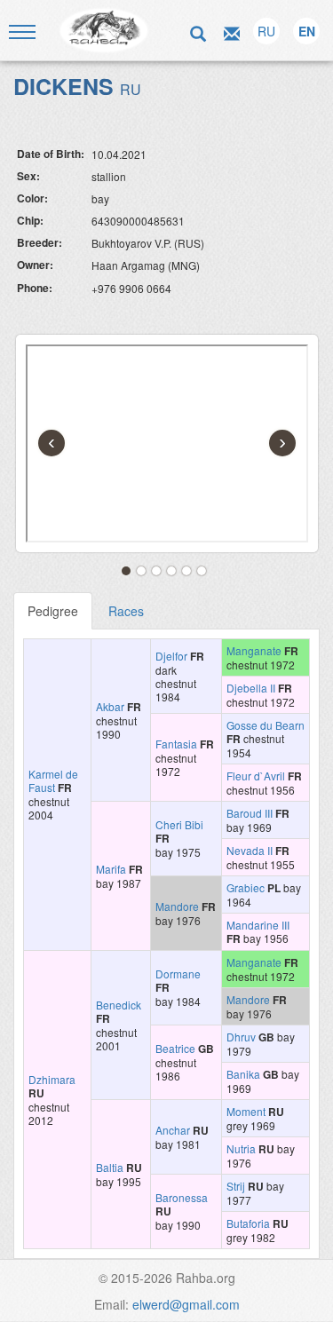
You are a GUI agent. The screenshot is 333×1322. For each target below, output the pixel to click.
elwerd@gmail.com (186, 1304)
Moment (246, 1111)
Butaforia (248, 1223)
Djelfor (171, 655)
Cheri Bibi (179, 824)
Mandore (177, 906)
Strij (235, 1185)
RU (266, 31)
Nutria (241, 1148)
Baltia (109, 1167)
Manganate (253, 650)
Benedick (118, 1004)
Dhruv (241, 1036)
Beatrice (175, 1048)
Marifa (111, 868)
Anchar (172, 1129)
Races (126, 611)
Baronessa (181, 1197)
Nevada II (249, 850)
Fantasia (176, 743)
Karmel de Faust (53, 780)
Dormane (178, 973)
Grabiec (245, 887)
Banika (243, 1073)
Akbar (110, 706)
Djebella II (250, 687)
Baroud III (249, 812)
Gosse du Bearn (265, 724)
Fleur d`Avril (255, 775)
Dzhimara (51, 1079)
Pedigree (53, 611)
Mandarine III (257, 924)
